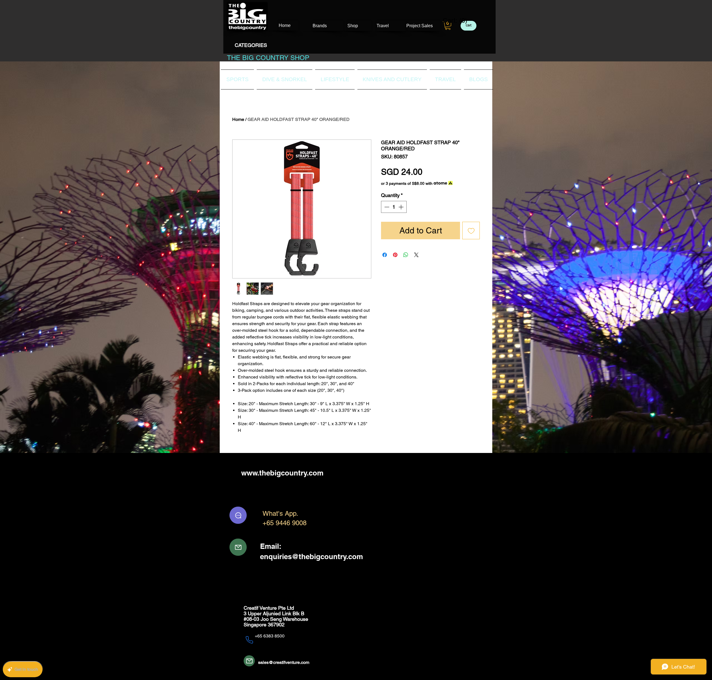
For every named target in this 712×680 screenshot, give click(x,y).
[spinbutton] (393, 207)
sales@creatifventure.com (283, 662)
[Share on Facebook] (384, 254)
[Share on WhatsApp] (405, 254)
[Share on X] (416, 254)
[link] (451, 20)
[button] (448, 25)
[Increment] (401, 207)
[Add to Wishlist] (471, 230)
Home (238, 119)
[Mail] (238, 547)
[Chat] (238, 515)
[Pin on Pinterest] (395, 254)
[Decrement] (386, 207)
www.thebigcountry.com (282, 473)
